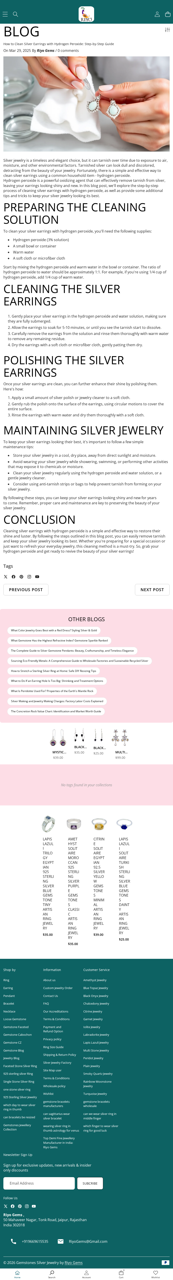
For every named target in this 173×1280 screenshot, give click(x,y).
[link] (155, 1275)
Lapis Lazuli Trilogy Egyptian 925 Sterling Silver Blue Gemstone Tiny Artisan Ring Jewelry (48, 884)
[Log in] (157, 14)
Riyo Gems (74, 1262)
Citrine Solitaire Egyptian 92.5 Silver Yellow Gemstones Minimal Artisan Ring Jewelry (99, 884)
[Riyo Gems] (86, 14)
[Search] (16, 14)
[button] (168, 14)
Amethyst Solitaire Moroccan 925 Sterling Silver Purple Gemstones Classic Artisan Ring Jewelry (73, 888)
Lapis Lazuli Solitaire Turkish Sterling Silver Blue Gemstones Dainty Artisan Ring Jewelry (124, 886)
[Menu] (5, 14)
